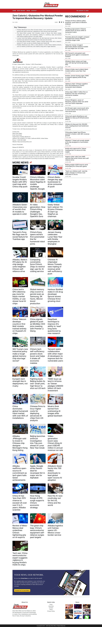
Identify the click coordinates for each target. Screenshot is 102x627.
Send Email (19, 135)
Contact (51, 607)
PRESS (28, 10)
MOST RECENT (21, 10)
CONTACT (34, 10)
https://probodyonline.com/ (24, 141)
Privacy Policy (51, 611)
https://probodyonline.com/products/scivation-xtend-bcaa (42, 75)
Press (51, 604)
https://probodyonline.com (30, 129)
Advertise (51, 606)
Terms (51, 609)
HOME (14, 10)
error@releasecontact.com (42, 153)
